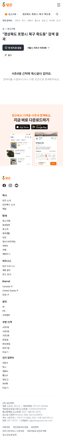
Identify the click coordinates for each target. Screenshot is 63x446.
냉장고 (45, 20)
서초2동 (5, 331)
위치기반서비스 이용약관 (13, 431)
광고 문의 (6, 274)
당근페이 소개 (8, 204)
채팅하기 (6, 254)
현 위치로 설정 (14, 47)
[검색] (57, 14)
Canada (6, 286)
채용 (4, 208)
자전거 (17, 20)
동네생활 (6, 233)
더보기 (5, 352)
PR (3, 311)
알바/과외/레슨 (9, 241)
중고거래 (6, 220)
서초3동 (5, 335)
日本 (4, 294)
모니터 (59, 20)
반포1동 (6, 348)
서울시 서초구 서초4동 (36, 47)
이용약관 (6, 427)
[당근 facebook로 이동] (4, 185)
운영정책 (35, 427)
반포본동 (6, 343)
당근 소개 (6, 200)
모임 (4, 237)
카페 (4, 249)
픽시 (24, 20)
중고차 (5, 229)
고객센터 (6, 315)
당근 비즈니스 (8, 266)
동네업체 (6, 225)
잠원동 (5, 339)
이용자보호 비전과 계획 (36, 431)
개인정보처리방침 (20, 427)
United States (9, 290)
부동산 (5, 245)
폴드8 (37, 20)
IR (3, 306)
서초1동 (5, 327)
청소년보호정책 (9, 434)
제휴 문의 (6, 270)
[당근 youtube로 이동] (16, 185)
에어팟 (52, 20)
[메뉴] (58, 5)
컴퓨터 (30, 20)
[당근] (7, 5)
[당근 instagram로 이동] (10, 185)
